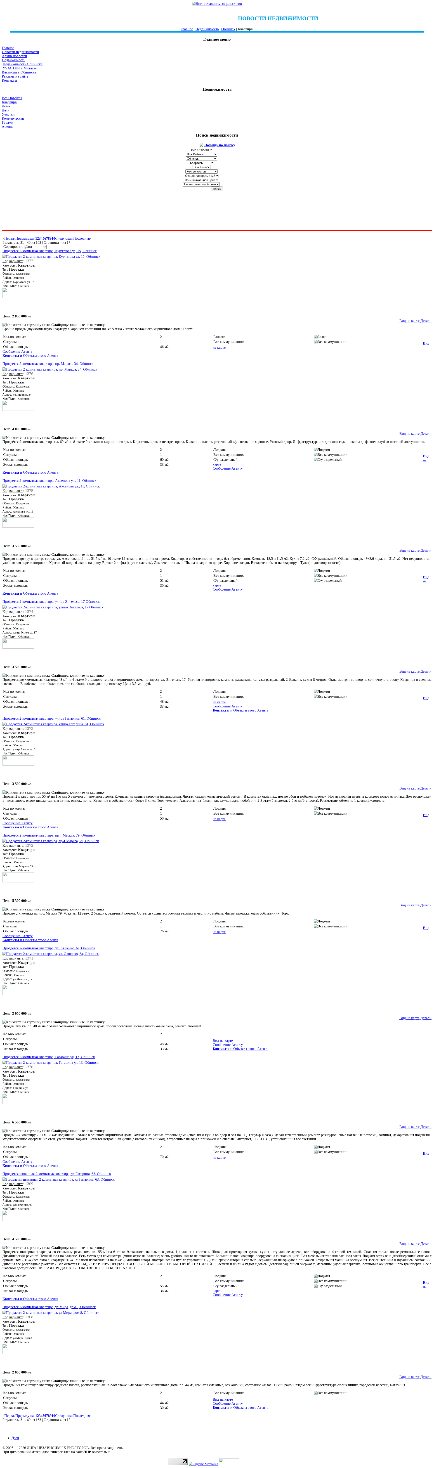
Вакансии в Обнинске (19, 72)
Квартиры (9, 102)
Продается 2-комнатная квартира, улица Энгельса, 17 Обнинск (51, 601)
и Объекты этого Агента (30, 355)
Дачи (5, 110)
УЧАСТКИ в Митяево (20, 68)
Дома (6, 106)
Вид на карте (409, 321)
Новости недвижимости (20, 52)
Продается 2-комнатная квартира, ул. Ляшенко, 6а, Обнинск (48, 948)
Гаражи (7, 122)
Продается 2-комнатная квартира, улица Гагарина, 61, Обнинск (51, 718)
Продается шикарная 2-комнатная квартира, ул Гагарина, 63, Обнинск (56, 1174)
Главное (187, 29)
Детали (426, 321)
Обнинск (228, 29)
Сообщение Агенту (17, 351)
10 (53, 238)
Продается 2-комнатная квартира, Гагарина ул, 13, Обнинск (48, 1057)
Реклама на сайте (15, 76)
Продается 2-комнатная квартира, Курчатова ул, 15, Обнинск (49, 251)
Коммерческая (13, 118)
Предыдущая (25, 238)
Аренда (7, 126)
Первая (9, 238)
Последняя (81, 238)
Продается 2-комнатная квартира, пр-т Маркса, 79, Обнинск (48, 835)
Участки (8, 114)
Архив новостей (14, 56)
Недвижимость (207, 29)
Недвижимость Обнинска (22, 64)
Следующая (64, 238)
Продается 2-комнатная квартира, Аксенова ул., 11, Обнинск (49, 480)
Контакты (9, 80)
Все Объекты (12, 98)
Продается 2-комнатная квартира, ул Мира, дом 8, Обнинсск (49, 1307)
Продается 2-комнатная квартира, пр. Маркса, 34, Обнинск (48, 364)
